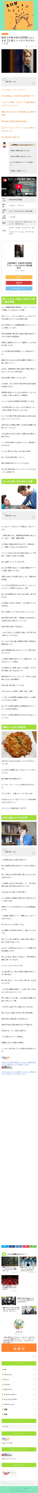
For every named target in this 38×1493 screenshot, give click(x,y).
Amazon (19, 277)
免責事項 (26, 1488)
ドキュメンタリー (19, 1394)
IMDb (14, 81)
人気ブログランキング (8, 1459)
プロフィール (19, 1404)
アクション (19, 1374)
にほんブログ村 (6, 1443)
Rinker (23, 270)
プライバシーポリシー (15, 1488)
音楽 (19, 1414)
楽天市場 (19, 282)
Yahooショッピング (19, 288)
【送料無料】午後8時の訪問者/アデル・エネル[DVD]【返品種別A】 (19, 265)
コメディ (19, 1384)
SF (19, 1369)
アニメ (19, 1379)
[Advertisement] (19, 1158)
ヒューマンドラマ (19, 1399)
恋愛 (19, 1409)
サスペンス (4, 33)
